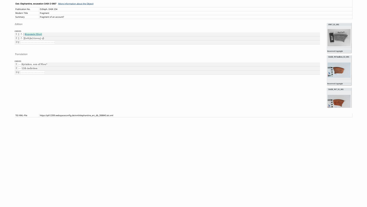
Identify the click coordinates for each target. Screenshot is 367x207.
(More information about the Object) (75, 3)
